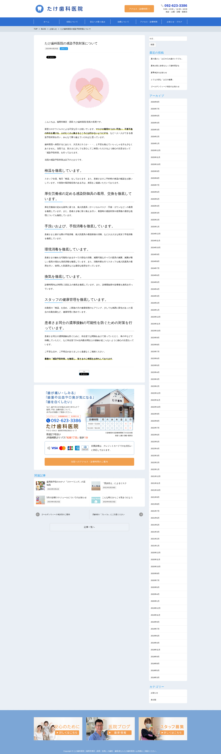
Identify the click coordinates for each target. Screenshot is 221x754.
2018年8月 (155, 664)
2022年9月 (155, 414)
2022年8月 (155, 421)
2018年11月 (155, 650)
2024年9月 (155, 254)
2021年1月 (155, 546)
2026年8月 (155, 102)
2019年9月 (155, 622)
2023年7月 (155, 352)
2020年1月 (155, 601)
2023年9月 (155, 338)
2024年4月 (155, 289)
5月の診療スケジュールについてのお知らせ (67, 497)
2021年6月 (155, 518)
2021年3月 (155, 532)
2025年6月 (155, 192)
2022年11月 (155, 400)
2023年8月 (155, 345)
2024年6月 (155, 275)
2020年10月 (156, 566)
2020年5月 (155, 587)
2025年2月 (155, 220)
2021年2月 (155, 539)
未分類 (153, 700)
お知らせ (64, 49)
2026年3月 (155, 130)
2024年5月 (155, 282)
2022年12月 (156, 393)
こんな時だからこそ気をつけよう (117, 497)
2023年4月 (155, 372)
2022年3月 (155, 456)
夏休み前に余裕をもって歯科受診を (165, 66)
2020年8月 (155, 573)
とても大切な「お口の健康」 (162, 80)
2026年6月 (155, 116)
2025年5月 (155, 199)
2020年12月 (156, 553)
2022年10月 (156, 407)
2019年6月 (155, 636)
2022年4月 (155, 449)
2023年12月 (156, 317)
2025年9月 (155, 171)
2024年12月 (156, 234)
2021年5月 (155, 525)
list (84, 372)
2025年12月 (156, 150)
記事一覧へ (89, 527)
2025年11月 (155, 157)
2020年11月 (155, 559)
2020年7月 (155, 580)
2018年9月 (155, 657)
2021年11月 (155, 483)
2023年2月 (155, 386)
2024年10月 (156, 247)
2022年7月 (155, 428)
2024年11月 (155, 241)
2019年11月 (155, 615)
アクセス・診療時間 (138, 9)
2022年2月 (155, 462)
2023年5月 (155, 365)
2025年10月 (156, 164)
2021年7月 (155, 511)
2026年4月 (155, 123)
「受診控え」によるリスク (114, 483)
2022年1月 (155, 469)
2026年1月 (155, 143)
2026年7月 (155, 109)
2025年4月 (155, 206)
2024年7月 (155, 268)
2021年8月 (155, 504)
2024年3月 (155, 296)
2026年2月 (155, 137)
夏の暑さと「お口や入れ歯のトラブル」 (167, 59)
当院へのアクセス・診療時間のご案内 (89, 462)
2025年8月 (155, 178)
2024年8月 (155, 261)
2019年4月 (155, 643)
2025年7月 (155, 185)
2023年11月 (155, 324)
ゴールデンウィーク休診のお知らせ (165, 86)
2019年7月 (155, 629)
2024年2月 (155, 303)
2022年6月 (155, 435)
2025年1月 (155, 227)
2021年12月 (156, 476)
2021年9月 (155, 497)
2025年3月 (155, 213)
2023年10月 (156, 331)
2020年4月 (155, 594)
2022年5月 (155, 442)
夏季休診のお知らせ (159, 73)
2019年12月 (156, 608)
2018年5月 (155, 670)
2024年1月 (155, 310)
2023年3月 (155, 379)
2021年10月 (156, 490)
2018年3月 (155, 677)
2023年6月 (155, 358)
